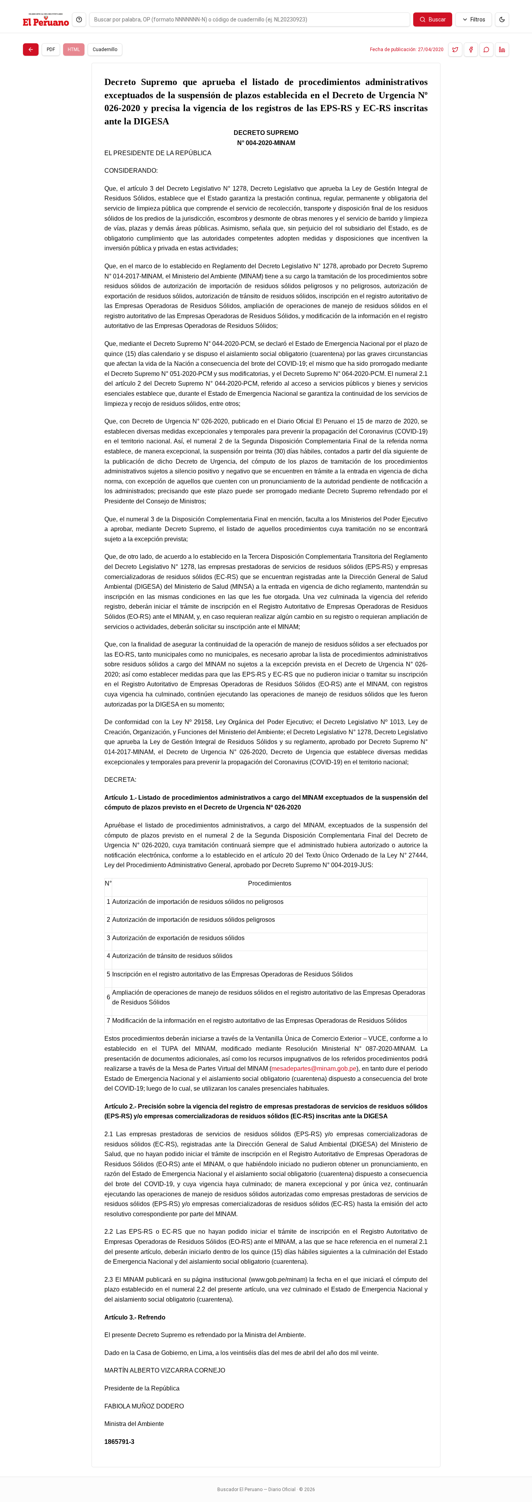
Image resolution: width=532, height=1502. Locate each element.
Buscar (437, 19)
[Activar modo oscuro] (502, 19)
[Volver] (31, 49)
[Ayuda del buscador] (79, 19)
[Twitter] (455, 50)
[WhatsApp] (486, 50)
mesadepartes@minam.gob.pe (313, 1068)
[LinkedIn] (502, 50)
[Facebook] (471, 50)
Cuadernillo (105, 49)
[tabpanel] (266, 765)
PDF (51, 49)
